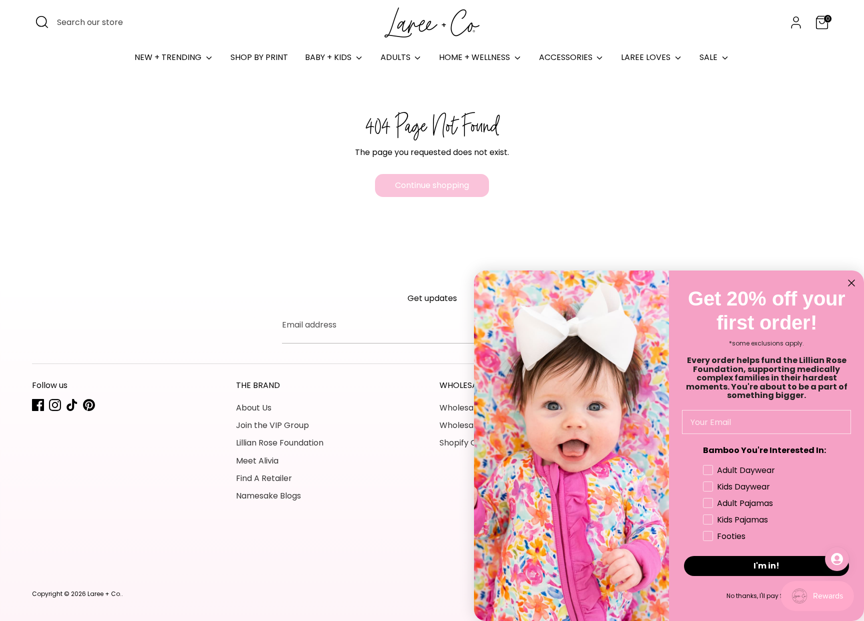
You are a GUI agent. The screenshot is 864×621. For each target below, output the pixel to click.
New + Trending (169, 57)
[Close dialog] (851, 283)
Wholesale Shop (471, 408)
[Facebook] (38, 405)
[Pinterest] (89, 405)
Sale (710, 57)
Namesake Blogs (268, 496)
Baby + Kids (329, 57)
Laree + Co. (105, 594)
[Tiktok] (72, 405)
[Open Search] (42, 22)
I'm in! (767, 566)
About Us (254, 408)
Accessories (566, 57)
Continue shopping (432, 185)
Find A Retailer (264, 478)
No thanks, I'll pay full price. (766, 596)
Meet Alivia (257, 460)
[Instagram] (55, 405)
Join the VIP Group (272, 425)
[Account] (796, 22)
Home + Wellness (475, 57)
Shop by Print (259, 57)
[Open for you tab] (837, 559)
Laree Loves (646, 57)
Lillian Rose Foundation (280, 442)
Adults (396, 57)
